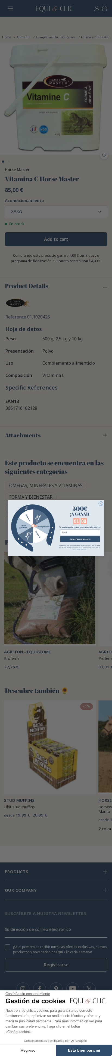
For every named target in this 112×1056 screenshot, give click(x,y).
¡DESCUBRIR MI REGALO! (80, 539)
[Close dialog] (101, 503)
